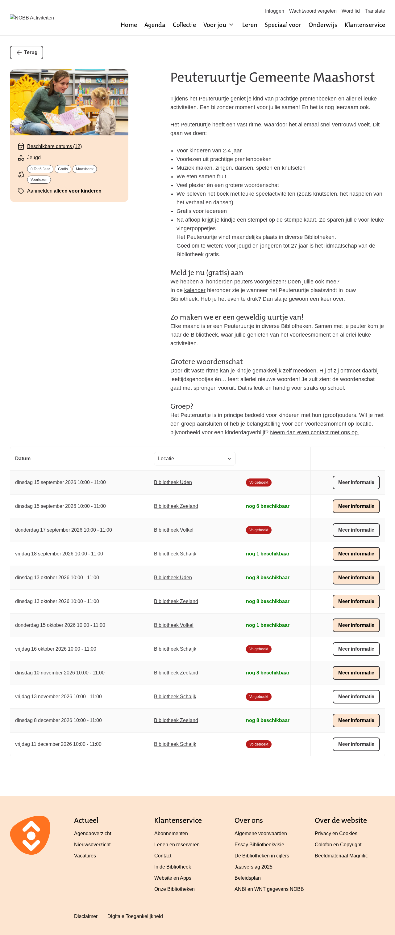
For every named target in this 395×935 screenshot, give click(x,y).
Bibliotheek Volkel (173, 530)
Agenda (154, 24)
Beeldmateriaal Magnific (341, 855)
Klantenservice (365, 24)
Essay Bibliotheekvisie (259, 844)
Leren (249, 24)
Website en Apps (172, 878)
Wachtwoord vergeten (313, 11)
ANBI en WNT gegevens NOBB (269, 889)
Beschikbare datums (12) (54, 146)
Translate (375, 11)
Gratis (63, 169)
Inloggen (274, 11)
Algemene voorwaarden (261, 833)
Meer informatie (356, 482)
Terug (31, 52)
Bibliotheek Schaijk (175, 553)
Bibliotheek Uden (173, 482)
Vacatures (85, 855)
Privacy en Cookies (336, 833)
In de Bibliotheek (172, 866)
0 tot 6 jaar (40, 169)
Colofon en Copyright (338, 844)
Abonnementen (171, 833)
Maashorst (85, 169)
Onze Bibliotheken (174, 889)
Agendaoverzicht (92, 833)
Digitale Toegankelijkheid (135, 916)
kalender (195, 290)
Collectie (184, 24)
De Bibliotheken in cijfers (262, 855)
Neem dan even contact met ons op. (314, 432)
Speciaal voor (283, 24)
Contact (162, 855)
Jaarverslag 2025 (253, 866)
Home (129, 24)
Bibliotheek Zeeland (176, 506)
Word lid (351, 11)
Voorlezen (39, 179)
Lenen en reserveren (177, 844)
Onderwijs (323, 24)
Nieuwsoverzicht (92, 844)
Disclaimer (86, 916)
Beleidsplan (248, 878)
